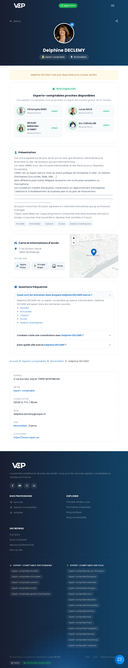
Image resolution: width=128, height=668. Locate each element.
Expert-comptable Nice (80, 616)
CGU (87, 657)
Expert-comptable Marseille (82, 599)
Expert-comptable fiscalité (25, 571)
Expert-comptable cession (25, 582)
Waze (60, 265)
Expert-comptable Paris (80, 622)
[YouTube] (19, 486)
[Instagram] (27, 486)
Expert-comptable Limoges (82, 588)
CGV (95, 657)
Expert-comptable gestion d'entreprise (31, 594)
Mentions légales (109, 657)
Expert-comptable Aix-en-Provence (86, 571)
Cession (49, 223)
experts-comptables (34, 361)
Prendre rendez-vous (78, 502)
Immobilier (34, 223)
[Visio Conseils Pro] (19, 5)
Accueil (14, 361)
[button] (94, 252)
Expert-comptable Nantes (81, 611)
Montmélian (57, 361)
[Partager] (116, 21)
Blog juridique (74, 512)
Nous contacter (18, 539)
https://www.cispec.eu (26, 437)
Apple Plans (23, 266)
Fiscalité (20, 223)
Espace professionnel (22, 544)
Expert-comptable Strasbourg (83, 639)
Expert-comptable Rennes (81, 634)
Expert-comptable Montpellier (83, 605)
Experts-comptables (25, 507)
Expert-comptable (24, 390)
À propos (15, 534)
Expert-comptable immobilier (26, 576)
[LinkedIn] (34, 486)
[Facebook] (12, 486)
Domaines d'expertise (78, 507)
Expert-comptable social (24, 588)
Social (62, 223)
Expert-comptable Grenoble (82, 582)
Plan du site (16, 550)
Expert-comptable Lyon (80, 594)
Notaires (18, 512)
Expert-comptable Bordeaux (82, 576)
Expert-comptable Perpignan (83, 628)
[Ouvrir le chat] (119, 659)
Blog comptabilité (76, 517)
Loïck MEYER (54, 657)
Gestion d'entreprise (80, 223)
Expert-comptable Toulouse (82, 645)
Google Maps (41, 266)
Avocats (18, 502)
